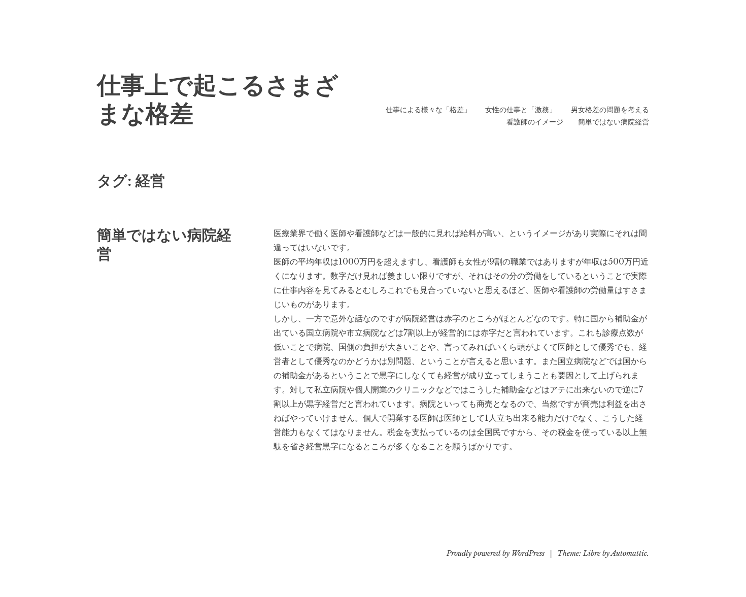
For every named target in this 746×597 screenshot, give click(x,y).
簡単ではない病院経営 (613, 121)
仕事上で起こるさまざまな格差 (217, 99)
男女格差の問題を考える (610, 109)
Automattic (629, 553)
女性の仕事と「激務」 (520, 109)
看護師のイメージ (534, 121)
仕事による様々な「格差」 (428, 109)
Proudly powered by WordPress (496, 553)
